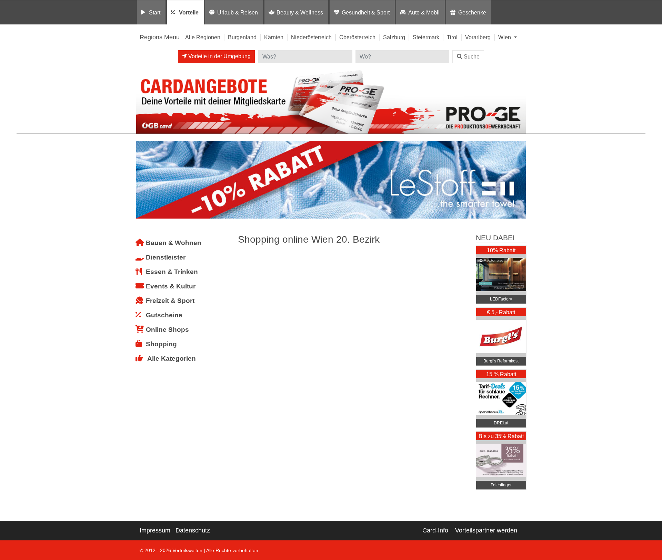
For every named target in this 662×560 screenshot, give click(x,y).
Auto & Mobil (424, 12)
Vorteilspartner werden (486, 530)
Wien (505, 37)
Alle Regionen (202, 37)
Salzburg (394, 37)
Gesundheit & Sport (366, 12)
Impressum (155, 530)
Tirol (452, 37)
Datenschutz (192, 530)
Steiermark (426, 37)
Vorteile (189, 12)
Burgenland (242, 37)
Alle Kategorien (171, 358)
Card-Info (435, 530)
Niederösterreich (311, 37)
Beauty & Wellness (300, 12)
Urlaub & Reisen (237, 12)
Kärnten (273, 37)
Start (154, 12)
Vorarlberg (478, 37)
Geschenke (472, 12)
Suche (472, 57)
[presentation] (143, 180)
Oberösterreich (357, 37)
